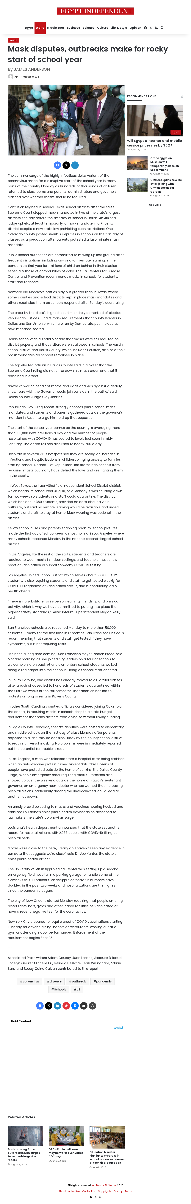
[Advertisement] (66, 1070)
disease (56, 981)
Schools (60, 989)
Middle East (55, 28)
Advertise (74, 1191)
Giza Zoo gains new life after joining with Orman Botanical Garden (166, 186)
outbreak (79, 981)
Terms (128, 1191)
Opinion (135, 28)
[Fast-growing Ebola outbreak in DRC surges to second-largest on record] (25, 1136)
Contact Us (89, 1191)
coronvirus (31, 981)
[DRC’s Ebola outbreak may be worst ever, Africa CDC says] (66, 1136)
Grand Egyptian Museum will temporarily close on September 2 (164, 164)
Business (73, 28)
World (40, 28)
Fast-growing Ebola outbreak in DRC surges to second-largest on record (24, 1154)
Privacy (118, 1191)
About (62, 1191)
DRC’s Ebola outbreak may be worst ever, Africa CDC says (66, 1152)
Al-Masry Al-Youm (104, 1185)
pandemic (104, 981)
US (78, 989)
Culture (102, 28)
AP (16, 76)
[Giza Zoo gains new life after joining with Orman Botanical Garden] (137, 185)
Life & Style (119, 28)
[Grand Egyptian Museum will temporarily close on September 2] (137, 163)
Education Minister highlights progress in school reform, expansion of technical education (107, 1157)
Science (89, 28)
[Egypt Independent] (95, 11)
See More (155, 205)
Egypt (29, 28)
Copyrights (104, 1191)
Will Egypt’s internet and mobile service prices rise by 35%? (154, 143)
